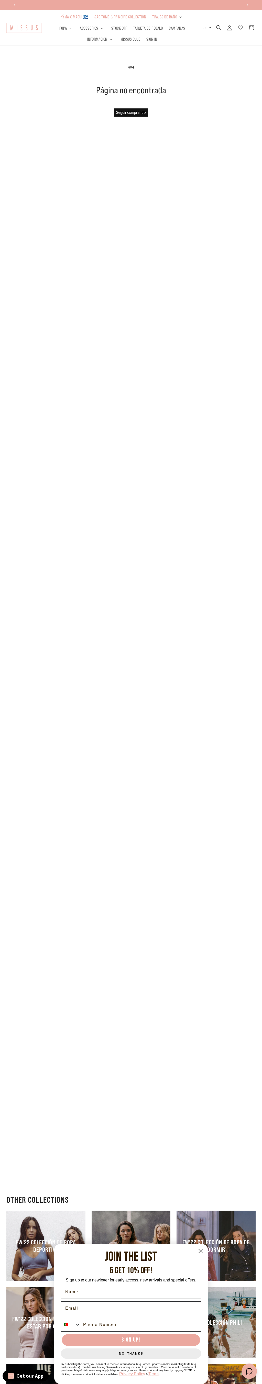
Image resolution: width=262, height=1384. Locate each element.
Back (135, 660)
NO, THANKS (131, 1353)
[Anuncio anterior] (14, 5)
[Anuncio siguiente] (247, 5)
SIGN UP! (131, 1339)
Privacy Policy (132, 1374)
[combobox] (71, 1324)
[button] (168, 16)
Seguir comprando (131, 112)
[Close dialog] (200, 1251)
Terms (153, 1374)
